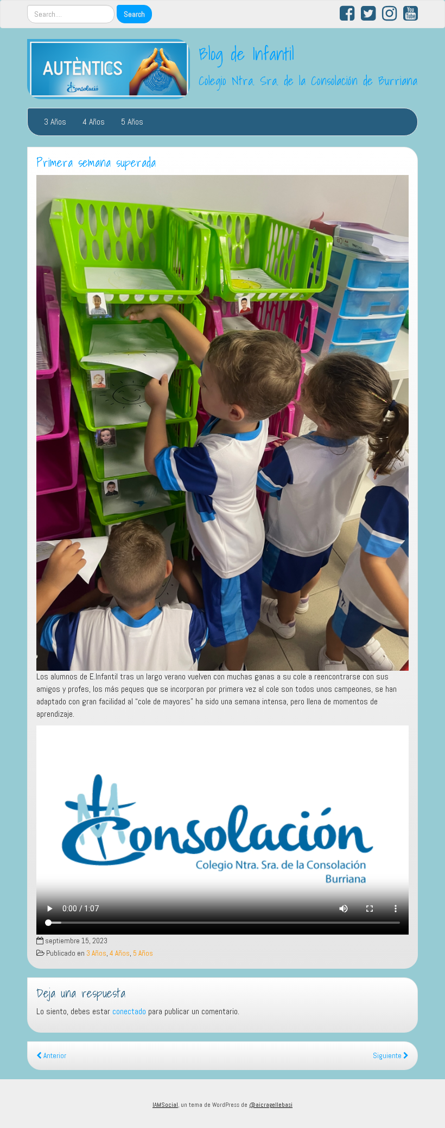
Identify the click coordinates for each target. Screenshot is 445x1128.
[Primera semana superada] (222, 423)
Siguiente (388, 1055)
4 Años (93, 121)
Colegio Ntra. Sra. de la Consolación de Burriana (308, 80)
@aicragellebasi (271, 1104)
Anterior (54, 1055)
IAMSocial (165, 1104)
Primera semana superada (96, 162)
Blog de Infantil (246, 54)
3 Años (55, 121)
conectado (129, 1011)
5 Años (132, 121)
